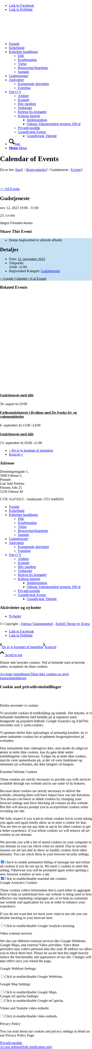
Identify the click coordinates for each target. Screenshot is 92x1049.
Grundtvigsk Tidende (42, 599)
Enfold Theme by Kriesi (73, 624)
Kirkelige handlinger (23, 515)
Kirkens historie (29, 579)
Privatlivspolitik (29, 591)
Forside (14, 507)
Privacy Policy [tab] (10, 1024)
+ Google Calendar (13, 278)
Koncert (16, 454)
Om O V (15, 555)
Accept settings (10, 1047)
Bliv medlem (27, 567)
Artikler (23, 559)
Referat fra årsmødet (32, 575)
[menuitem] (50, 44)
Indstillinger (18, 678)
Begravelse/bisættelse (33, 531)
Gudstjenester (50, 271)
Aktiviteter (16, 543)
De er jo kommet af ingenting (31, 450)
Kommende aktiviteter (33, 547)
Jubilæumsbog (37, 583)
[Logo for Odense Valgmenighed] (33, 36)
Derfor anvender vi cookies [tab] (19, 705)
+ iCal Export (36, 278)
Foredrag (24, 551)
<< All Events (10, 189)
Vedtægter (25, 571)
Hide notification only (36, 1047)
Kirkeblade (17, 511)
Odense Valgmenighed (37, 624)
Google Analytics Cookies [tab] (18, 883)
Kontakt (23, 563)
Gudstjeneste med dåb (16, 395)
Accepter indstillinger (15, 674)
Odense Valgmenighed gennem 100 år (54, 587)
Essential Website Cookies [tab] (18, 772)
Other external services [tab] (16, 933)
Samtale (23, 535)
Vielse (22, 527)
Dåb (21, 519)
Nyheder (15, 616)
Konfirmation (27, 523)
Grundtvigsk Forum (32, 595)
